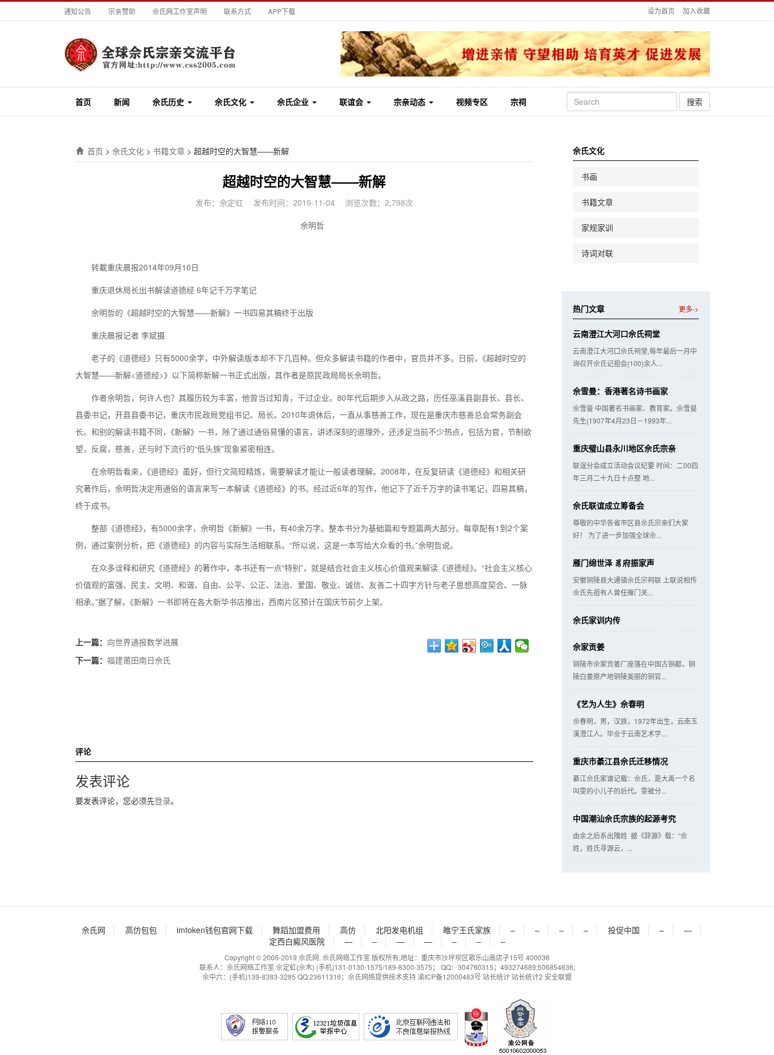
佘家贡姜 (589, 646)
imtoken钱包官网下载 (215, 929)
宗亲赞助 (121, 11)
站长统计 (496, 976)
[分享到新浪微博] (469, 646)
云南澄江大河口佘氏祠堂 (616, 333)
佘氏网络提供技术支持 (382, 976)
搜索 (695, 101)
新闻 (122, 101)
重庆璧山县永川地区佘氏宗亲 (624, 448)
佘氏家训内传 (596, 619)
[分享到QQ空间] (452, 646)
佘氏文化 (232, 101)
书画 (589, 176)
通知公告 (77, 11)
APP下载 (281, 11)
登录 (163, 800)
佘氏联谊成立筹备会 (608, 505)
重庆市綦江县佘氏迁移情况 (620, 760)
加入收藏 (696, 10)
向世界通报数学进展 (142, 641)
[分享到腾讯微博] (487, 646)
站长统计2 (527, 976)
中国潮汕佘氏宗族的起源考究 (624, 818)
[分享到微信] (522, 646)
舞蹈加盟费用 (296, 929)
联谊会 (352, 101)
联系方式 (237, 11)
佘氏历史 (169, 101)
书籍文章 (169, 150)
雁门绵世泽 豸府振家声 (613, 562)
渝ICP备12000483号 (449, 976)
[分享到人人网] (504, 646)
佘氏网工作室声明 (179, 11)
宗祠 (518, 101)
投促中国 (624, 929)
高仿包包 (141, 929)
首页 (83, 101)
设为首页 (661, 10)
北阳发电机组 (399, 929)
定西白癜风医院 (297, 941)
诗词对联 (597, 253)
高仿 (348, 929)
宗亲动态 (411, 101)
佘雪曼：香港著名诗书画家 (620, 390)
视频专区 (472, 101)
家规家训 (597, 227)
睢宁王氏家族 (467, 929)
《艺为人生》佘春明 (608, 703)
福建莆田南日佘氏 (139, 660)
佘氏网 (93, 929)
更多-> (689, 308)
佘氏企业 (294, 101)
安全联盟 (558, 976)
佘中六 (212, 976)
